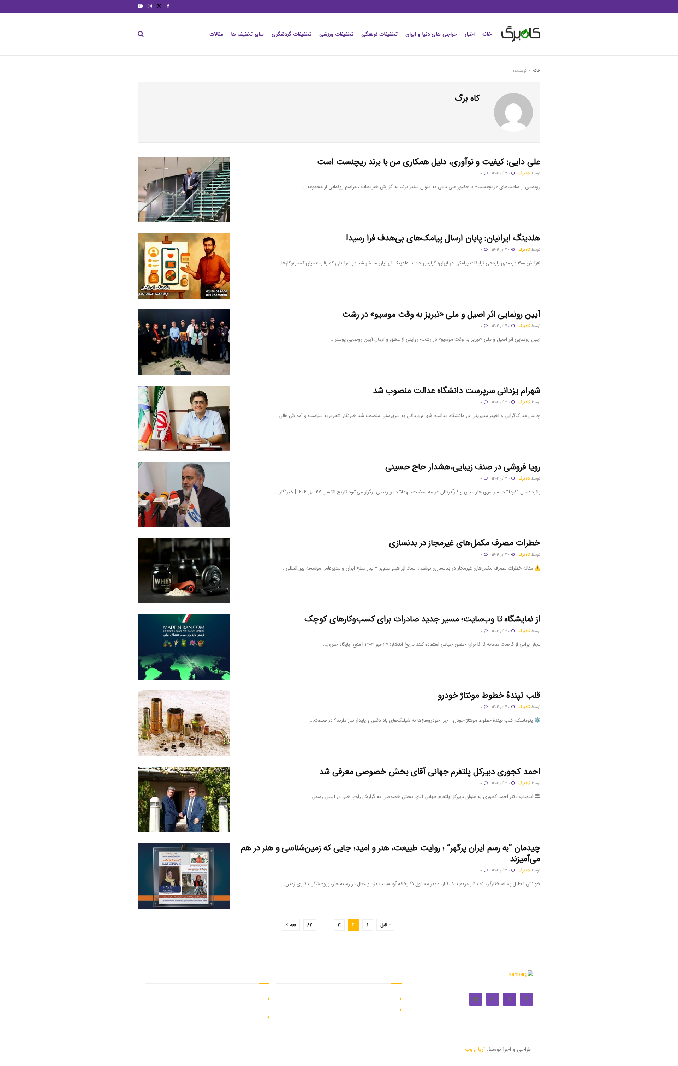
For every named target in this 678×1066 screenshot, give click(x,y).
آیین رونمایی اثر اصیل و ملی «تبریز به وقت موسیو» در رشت (441, 314)
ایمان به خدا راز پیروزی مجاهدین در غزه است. (344, 998)
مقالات (216, 34)
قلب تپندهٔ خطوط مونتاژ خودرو (489, 695)
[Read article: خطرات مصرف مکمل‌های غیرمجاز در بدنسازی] (184, 570)
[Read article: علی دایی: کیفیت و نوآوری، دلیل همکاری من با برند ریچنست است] (184, 189)
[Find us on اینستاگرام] (150, 6)
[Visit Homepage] (520, 34)
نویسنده (519, 70)
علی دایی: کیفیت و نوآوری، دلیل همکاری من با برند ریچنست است (428, 162)
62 (309, 925)
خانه (487, 34)
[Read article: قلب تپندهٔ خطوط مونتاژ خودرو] (184, 723)
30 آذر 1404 (501, 174)
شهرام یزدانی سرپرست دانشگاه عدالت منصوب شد (456, 391)
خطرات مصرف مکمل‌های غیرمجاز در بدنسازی (464, 543)
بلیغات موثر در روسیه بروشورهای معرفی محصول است (336, 1009)
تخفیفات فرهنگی (379, 34)
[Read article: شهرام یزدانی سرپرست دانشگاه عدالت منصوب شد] (184, 418)
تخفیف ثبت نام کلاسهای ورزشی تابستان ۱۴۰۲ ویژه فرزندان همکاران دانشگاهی (208, 1002)
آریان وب (475, 1049)
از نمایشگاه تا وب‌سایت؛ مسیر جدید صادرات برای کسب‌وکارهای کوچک (422, 619)
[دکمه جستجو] (141, 34)
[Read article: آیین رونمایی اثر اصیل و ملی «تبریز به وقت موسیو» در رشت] (184, 342)
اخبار (470, 34)
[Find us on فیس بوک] (168, 6)
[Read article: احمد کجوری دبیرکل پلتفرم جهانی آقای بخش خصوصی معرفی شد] (184, 799)
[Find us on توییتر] (159, 6)
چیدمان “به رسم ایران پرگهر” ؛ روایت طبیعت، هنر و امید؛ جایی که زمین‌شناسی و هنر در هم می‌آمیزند (390, 853)
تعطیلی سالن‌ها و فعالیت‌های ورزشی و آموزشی (211, 1016)
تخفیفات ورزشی (336, 34)
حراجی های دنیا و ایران (431, 34)
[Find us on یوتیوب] (140, 6)
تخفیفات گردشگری (291, 34)
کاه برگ (524, 174)
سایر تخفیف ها (247, 34)
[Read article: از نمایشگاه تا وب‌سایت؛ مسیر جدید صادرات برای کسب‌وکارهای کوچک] (184, 647)
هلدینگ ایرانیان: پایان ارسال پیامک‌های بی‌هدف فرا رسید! (443, 238)
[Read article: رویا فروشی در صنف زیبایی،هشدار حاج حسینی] (184, 495)
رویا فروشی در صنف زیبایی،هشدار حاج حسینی (462, 467)
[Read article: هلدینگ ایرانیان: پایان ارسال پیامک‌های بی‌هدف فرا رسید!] (184, 266)
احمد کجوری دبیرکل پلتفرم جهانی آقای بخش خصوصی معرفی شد (429, 772)
